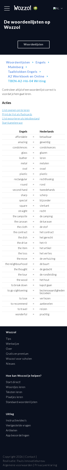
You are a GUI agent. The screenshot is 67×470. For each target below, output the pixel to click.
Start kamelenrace (12, 123)
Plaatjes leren (14, 397)
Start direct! (13, 382)
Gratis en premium (17, 353)
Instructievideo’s (16, 420)
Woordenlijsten (33, 44)
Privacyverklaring (46, 465)
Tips (8, 338)
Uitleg (10, 414)
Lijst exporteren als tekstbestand (20, 118)
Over (9, 348)
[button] (7, 8)
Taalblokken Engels (22, 71)
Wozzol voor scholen (19, 358)
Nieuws (10, 363)
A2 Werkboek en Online (26, 76)
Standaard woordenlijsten (21, 402)
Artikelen (11, 430)
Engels (41, 62)
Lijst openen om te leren (16, 110)
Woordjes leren (15, 387)
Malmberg (15, 67)
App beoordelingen (17, 435)
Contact (30, 456)
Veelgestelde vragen (18, 425)
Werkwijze (12, 343)
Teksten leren (14, 392)
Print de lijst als (17, 114)
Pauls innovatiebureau (31, 461)
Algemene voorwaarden (17, 465)
